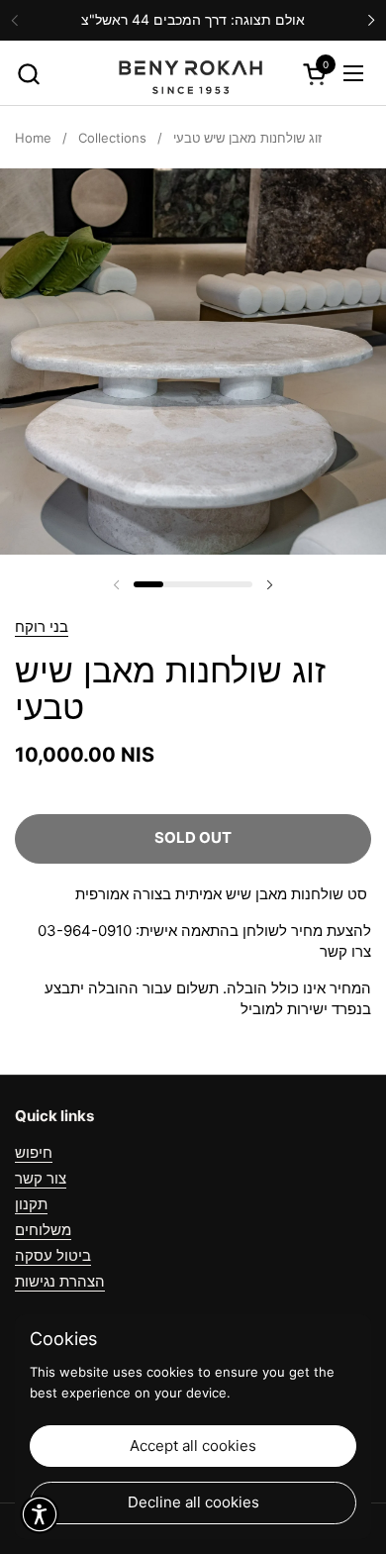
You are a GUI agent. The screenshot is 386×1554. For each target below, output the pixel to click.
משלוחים (43, 1229)
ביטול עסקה (53, 1255)
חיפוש (33, 1152)
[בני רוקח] (190, 73)
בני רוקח (41, 626)
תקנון (31, 1203)
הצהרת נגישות (60, 1281)
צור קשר (40, 1178)
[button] (28, 73)
